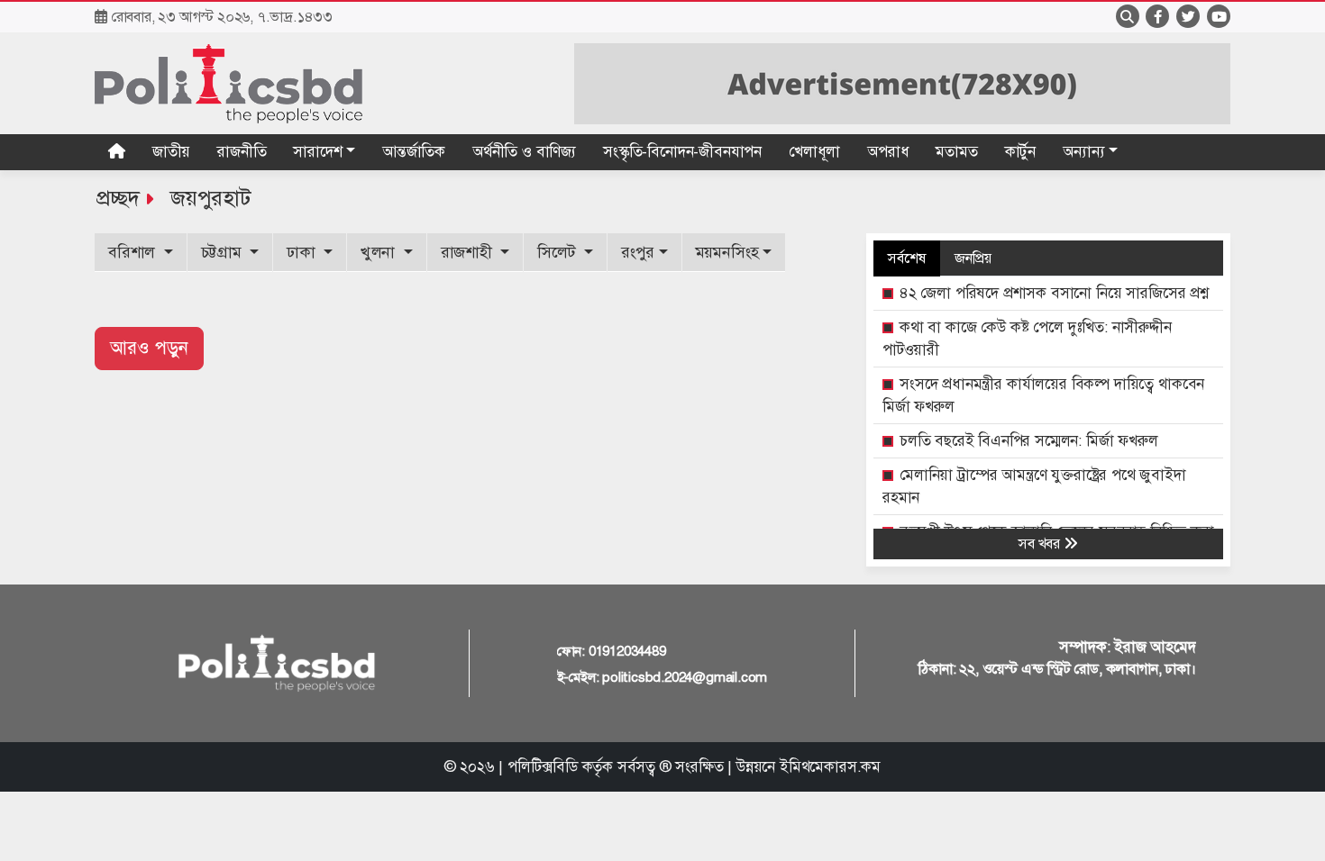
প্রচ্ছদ (117, 198)
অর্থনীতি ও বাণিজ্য (524, 151)
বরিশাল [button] (134, 252)
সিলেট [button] (558, 252)
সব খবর (1041, 544)
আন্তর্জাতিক (413, 151)
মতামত (956, 151)
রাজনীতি (241, 151)
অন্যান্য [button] (1083, 151)
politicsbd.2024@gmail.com (684, 677)
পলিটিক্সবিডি (542, 766)
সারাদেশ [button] (317, 151)
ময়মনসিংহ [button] (727, 252)
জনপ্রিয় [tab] (973, 258)
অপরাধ (888, 151)
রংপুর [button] (637, 252)
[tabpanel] (1048, 492)
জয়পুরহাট (210, 198)
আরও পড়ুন (149, 348)
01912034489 (627, 651)
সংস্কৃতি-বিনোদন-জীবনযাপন (682, 151)
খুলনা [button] (380, 252)
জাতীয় (171, 151)
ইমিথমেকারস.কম (830, 766)
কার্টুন (1020, 151)
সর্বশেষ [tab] (907, 258)
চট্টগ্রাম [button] (223, 252)
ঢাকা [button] (303, 252)
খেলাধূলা (814, 151)
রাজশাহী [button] (469, 252)
